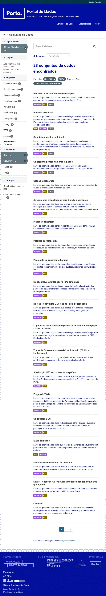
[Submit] (94, 46)
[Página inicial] (4, 34)
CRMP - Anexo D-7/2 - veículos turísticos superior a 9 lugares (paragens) (65, 483)
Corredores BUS (42, 418)
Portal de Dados (41, 11)
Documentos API (72, 540)
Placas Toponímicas (44, 221)
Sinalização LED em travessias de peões (54, 372)
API (61, 540)
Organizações (85, 23)
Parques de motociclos (45, 240)
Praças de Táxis (41, 394)
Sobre (98, 23)
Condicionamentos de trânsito (49, 137)
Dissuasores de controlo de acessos (52, 462)
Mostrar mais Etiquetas (9, 143)
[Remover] (54, 79)
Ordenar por (39, 56)
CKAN (8, 580)
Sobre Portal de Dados (13, 589)
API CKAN (7, 576)
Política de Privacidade (13, 591)
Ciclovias (38, 503)
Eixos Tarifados (41, 440)
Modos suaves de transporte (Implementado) (56, 281)
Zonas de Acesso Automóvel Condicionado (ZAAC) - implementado (61, 352)
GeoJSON (37, 104)
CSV (44, 104)
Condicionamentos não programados (53, 161)
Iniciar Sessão (95, 2)
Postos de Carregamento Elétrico (50, 259)
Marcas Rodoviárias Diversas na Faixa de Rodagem (60, 303)
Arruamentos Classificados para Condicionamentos (60, 199)
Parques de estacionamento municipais (54, 93)
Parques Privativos (43, 112)
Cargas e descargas (43, 180)
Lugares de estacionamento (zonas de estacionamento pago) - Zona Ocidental (65, 327)
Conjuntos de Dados (65, 23)
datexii (51, 104)
